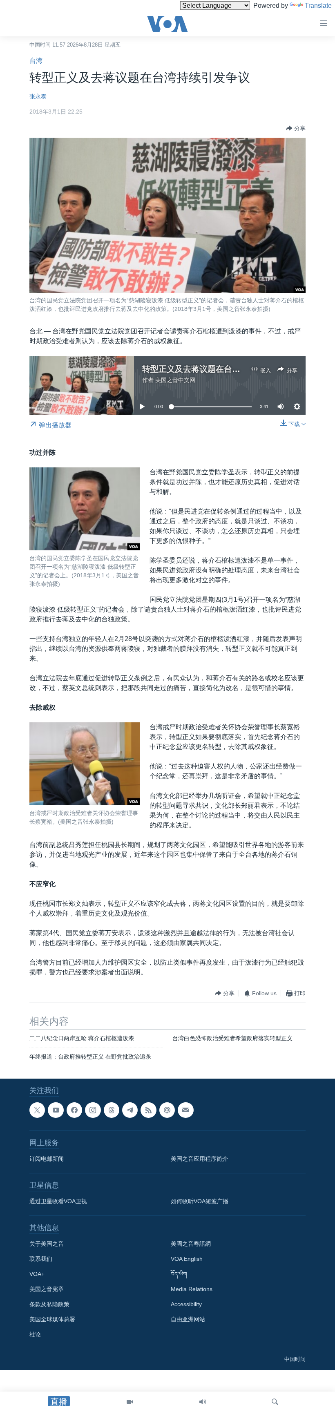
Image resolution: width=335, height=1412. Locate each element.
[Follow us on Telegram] (130, 1110)
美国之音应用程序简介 (199, 1158)
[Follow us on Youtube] (55, 1110)
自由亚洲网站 (188, 1319)
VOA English (187, 1259)
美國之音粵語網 (191, 1243)
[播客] (167, 1110)
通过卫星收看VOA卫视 (58, 1201)
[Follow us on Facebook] (74, 1110)
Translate (318, 5)
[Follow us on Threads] (111, 1110)
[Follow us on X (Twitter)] (37, 1110)
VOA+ (37, 1274)
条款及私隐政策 (49, 1304)
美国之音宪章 (46, 1289)
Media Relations (191, 1289)
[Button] (296, 128)
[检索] (275, 1402)
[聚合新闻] (148, 1110)
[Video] (130, 1402)
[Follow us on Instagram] (92, 1110)
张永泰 (38, 96)
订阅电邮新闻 (46, 1158)
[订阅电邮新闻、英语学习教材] (185, 1110)
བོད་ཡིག (179, 1274)
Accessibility (186, 1304)
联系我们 (40, 1259)
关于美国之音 (46, 1243)
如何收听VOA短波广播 (199, 1201)
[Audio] (202, 1402)
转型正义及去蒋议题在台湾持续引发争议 (215, 368)
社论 (35, 1334)
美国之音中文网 (175, 380)
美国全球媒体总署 (52, 1319)
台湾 (35, 60)
